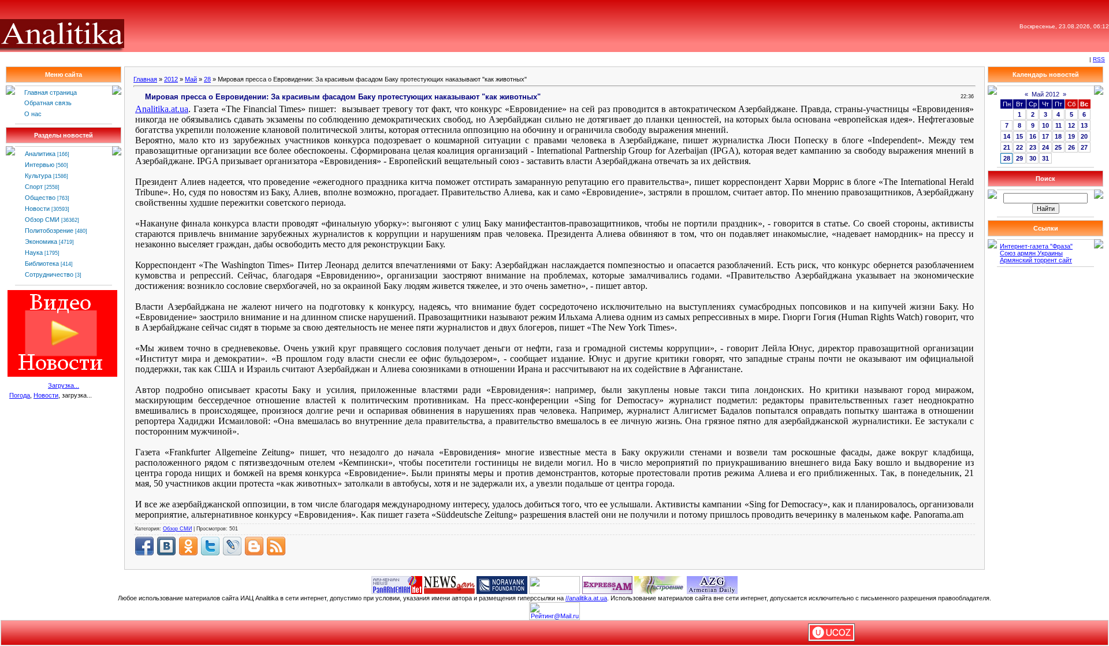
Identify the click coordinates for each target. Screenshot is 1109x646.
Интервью (39, 164)
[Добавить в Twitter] (210, 546)
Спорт (34, 186)
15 (1019, 136)
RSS (1099, 59)
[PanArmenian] (396, 584)
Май (191, 79)
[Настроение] (659, 584)
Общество (40, 197)
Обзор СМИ (42, 219)
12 (1071, 125)
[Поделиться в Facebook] (144, 546)
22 (1019, 147)
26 (1071, 147)
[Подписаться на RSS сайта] (276, 546)
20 (1084, 136)
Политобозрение (49, 230)
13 (1084, 125)
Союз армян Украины (1031, 253)
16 (1032, 136)
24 (1045, 147)
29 (1019, 158)
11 (1058, 125)
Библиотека (42, 263)
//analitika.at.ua (586, 598)
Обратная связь (48, 102)
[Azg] (712, 584)
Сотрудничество (49, 274)
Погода (19, 395)
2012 (171, 79)
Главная (145, 79)
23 (1032, 147)
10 (1045, 125)
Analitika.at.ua (161, 109)
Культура (38, 175)
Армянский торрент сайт (1036, 260)
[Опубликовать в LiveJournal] (232, 546)
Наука (34, 252)
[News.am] (449, 584)
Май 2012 (1045, 94)
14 (1006, 136)
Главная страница (50, 92)
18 (1058, 136)
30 (1032, 158)
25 (1058, 147)
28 (207, 79)
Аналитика (40, 153)
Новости (37, 208)
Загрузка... (63, 385)
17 (1045, 136)
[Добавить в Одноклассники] (188, 546)
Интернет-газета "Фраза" (1036, 246)
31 (1045, 158)
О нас (33, 113)
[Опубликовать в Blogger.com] (254, 546)
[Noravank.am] (502, 584)
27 (1084, 147)
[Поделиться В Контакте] (166, 546)
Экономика (41, 241)
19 (1071, 136)
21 (1006, 147)
